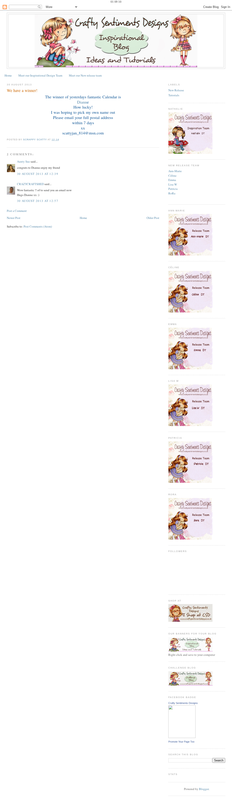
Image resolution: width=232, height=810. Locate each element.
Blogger (204, 789)
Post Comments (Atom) (38, 226)
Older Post (153, 218)
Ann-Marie (175, 171)
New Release (176, 90)
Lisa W (172, 184)
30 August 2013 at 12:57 (37, 201)
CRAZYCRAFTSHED (30, 184)
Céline (172, 175)
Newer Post (13, 218)
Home (8, 75)
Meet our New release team (85, 75)
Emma (172, 180)
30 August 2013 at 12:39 (37, 174)
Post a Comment (17, 211)
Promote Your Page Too (181, 741)
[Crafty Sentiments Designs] (182, 737)
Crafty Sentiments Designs (183, 703)
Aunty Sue (23, 161)
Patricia (173, 189)
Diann (82, 102)
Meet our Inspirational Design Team (40, 75)
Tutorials (173, 95)
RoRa (171, 193)
